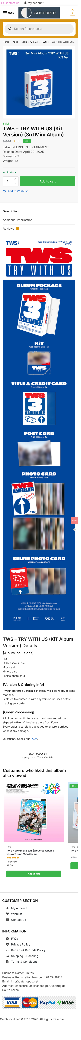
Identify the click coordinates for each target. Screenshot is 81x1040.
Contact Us (18, 920)
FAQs (34, 738)
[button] (72, 12)
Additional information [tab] (17, 220)
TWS (44, 41)
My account (35, 3)
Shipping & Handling (24, 956)
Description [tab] (10, 211)
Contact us (11, 3)
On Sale (48, 757)
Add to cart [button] (34, 873)
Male (24, 41)
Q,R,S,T (34, 41)
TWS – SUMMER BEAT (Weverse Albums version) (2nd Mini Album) (30, 852)
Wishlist (16, 914)
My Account (19, 908)
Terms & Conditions (24, 961)
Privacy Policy (20, 944)
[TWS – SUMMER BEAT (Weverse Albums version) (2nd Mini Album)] (34, 812)
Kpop (15, 41)
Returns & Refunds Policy (28, 950)
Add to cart (48, 181)
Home (6, 41)
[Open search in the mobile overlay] (39, 29)
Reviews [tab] (10, 228)
